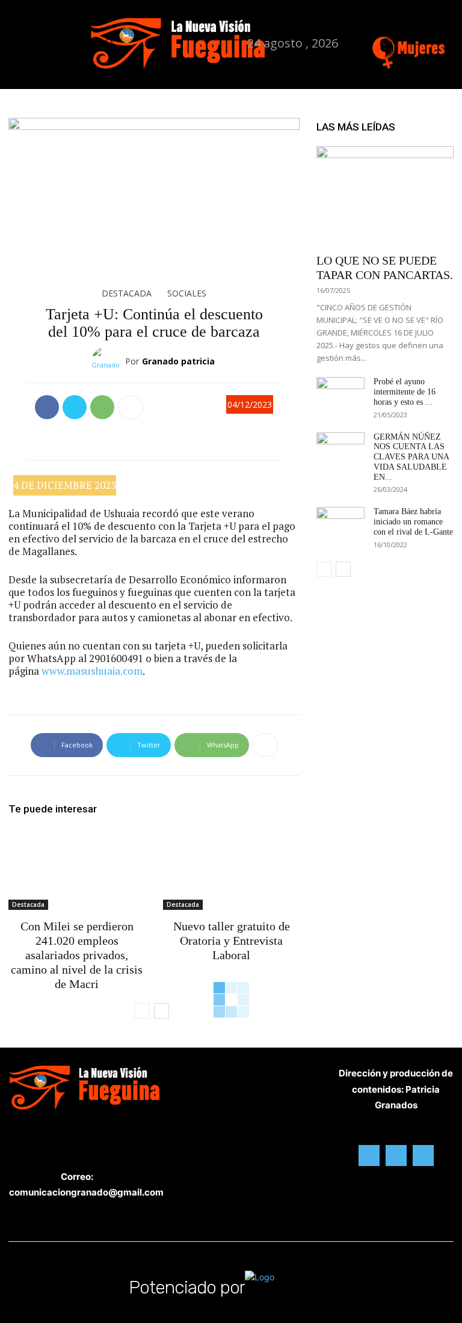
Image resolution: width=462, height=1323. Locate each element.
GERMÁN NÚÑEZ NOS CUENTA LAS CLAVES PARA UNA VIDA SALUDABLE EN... (411, 457)
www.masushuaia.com (92, 671)
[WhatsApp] (102, 407)
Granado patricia (178, 361)
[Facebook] (397, 27)
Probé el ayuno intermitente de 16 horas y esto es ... (405, 392)
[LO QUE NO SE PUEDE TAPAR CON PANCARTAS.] (385, 195)
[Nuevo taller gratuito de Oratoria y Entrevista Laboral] (231, 869)
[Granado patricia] (108, 361)
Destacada (127, 293)
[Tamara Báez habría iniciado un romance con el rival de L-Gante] (340, 524)
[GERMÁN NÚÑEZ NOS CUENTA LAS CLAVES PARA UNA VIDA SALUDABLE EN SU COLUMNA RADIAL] (340, 449)
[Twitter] (435, 27)
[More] (130, 407)
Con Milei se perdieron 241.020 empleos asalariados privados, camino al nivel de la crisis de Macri (77, 954)
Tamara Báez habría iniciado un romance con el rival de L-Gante (413, 521)
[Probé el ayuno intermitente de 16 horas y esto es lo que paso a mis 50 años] (340, 394)
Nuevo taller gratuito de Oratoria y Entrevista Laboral (231, 940)
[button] (108, 43)
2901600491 (116, 658)
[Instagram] (416, 27)
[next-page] (161, 1011)
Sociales (186, 293)
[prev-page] (142, 1011)
